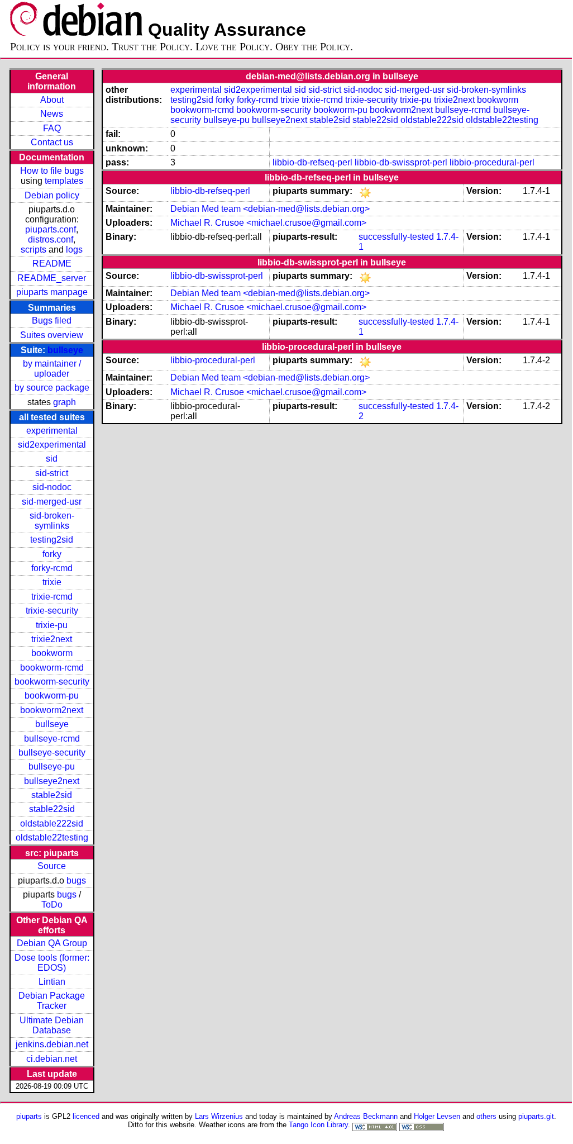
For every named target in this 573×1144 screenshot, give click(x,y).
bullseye (65, 350)
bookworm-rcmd (52, 667)
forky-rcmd (52, 568)
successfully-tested (396, 236)
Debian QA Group (52, 943)
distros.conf (50, 239)
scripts (33, 249)
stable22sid (52, 809)
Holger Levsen (437, 1116)
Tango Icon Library (318, 1125)
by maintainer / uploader (52, 368)
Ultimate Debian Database (52, 1025)
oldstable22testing (52, 837)
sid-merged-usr (52, 501)
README (51, 263)
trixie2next (51, 639)
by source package (52, 387)
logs (74, 249)
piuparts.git (536, 1116)
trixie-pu (52, 625)
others (486, 1116)
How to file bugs (52, 170)
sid (52, 458)
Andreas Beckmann (366, 1116)
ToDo (52, 904)
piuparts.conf (50, 229)
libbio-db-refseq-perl (312, 162)
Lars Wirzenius (219, 1116)
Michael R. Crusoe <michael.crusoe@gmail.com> (268, 222)
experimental (52, 430)
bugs (76, 880)
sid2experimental (52, 444)
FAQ (52, 128)
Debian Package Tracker (51, 1000)
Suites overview (51, 335)
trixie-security (52, 610)
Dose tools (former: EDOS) (52, 962)
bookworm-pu (52, 695)
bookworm (52, 653)
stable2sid (51, 795)
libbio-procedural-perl (492, 162)
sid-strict (51, 473)
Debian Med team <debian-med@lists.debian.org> (270, 208)
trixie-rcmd (52, 596)
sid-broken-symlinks (52, 520)
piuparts (29, 1116)
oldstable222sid (51, 823)
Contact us (52, 142)
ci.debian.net (51, 1059)
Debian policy (52, 195)
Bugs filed (51, 320)
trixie (51, 582)
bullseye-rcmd (52, 738)
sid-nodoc (51, 487)
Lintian (52, 981)
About (52, 100)
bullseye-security (51, 752)
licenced (86, 1116)
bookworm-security (52, 681)
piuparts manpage (52, 292)
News (51, 113)
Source (51, 866)
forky (51, 554)
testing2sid (51, 539)
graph (64, 402)
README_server (51, 278)
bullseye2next (51, 781)
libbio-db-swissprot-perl (401, 162)
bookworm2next (51, 710)
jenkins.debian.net (52, 1044)
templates (64, 181)
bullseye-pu (51, 766)
